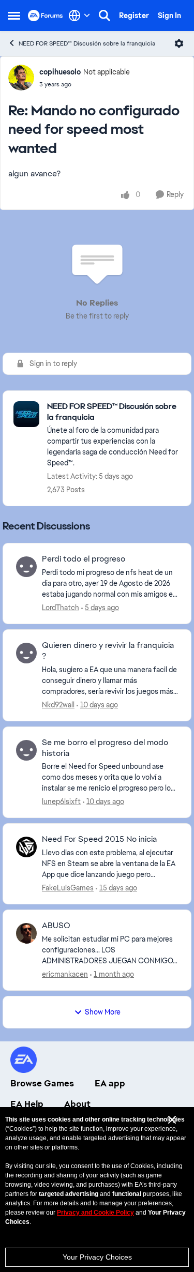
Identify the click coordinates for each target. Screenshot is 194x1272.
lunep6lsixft (61, 801)
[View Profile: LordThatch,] (26, 566)
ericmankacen (65, 974)
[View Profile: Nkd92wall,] (26, 653)
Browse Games (42, 1083)
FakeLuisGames (68, 887)
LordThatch (60, 607)
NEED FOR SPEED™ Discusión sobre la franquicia (87, 43)
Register (134, 15)
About (77, 1104)
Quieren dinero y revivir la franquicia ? (108, 650)
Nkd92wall (58, 704)
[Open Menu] (179, 43)
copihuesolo (60, 72)
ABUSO (56, 925)
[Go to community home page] (45, 15)
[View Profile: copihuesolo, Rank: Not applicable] (21, 77)
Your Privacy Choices (97, 1257)
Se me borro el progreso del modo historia (105, 748)
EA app (110, 1083)
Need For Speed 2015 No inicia (99, 839)
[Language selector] (79, 15)
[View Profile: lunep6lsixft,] (26, 750)
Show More (103, 1012)
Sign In (169, 15)
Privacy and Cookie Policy (95, 1212)
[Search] (104, 15)
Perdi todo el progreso (83, 559)
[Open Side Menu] (14, 15)
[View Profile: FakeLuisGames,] (26, 847)
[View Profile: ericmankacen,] (26, 933)
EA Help (26, 1104)
